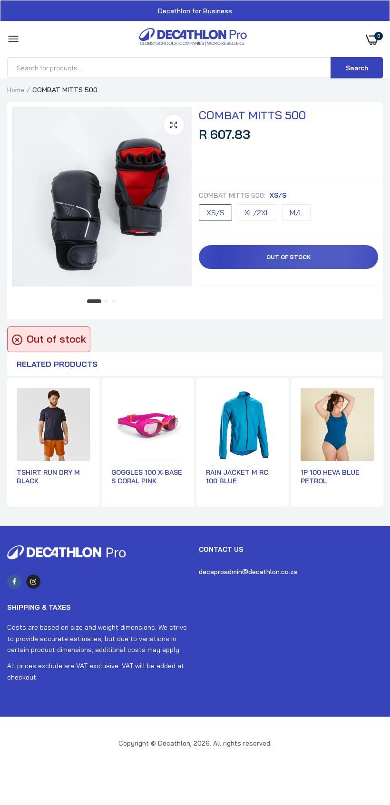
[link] (364, 745)
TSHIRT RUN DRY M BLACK (48, 476)
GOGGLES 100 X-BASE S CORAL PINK (146, 476)
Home (15, 90)
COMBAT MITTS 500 (252, 115)
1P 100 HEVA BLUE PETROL (330, 476)
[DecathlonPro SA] (193, 39)
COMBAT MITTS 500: (242, 195)
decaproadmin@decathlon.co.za (248, 571)
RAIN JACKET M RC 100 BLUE (237, 476)
